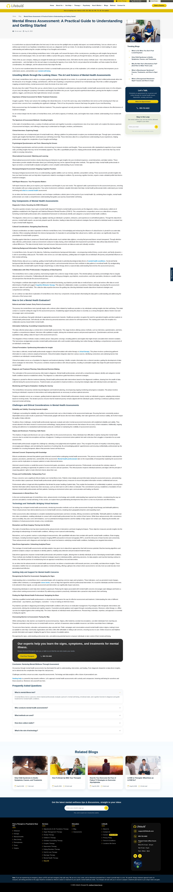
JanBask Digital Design (95, 885)
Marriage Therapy (49, 855)
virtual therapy (84, 351)
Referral (112, 5)
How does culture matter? (24, 723)
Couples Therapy (49, 843)
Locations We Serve (109, 843)
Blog (20, 16)
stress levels (45, 582)
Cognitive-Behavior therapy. (45, 285)
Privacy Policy (107, 837)
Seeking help (16, 678)
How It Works (96, 5)
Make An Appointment (142, 101)
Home (52, 5)
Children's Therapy (50, 837)
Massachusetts (18, 836)
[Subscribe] (156, 126)
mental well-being (44, 71)
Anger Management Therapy (53, 832)
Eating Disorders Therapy (52, 849)
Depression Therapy (50, 846)
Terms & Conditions (109, 840)
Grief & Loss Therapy (50, 852)
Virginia (16, 848)
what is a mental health (30, 190)
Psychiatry (86, 5)
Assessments (77, 832)
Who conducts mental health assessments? (31, 708)
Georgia (16, 833)
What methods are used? (24, 715)
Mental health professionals (67, 459)
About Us (106, 829)
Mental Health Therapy (51, 858)
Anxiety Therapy (49, 835)
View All (46, 861)
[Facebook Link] (135, 856)
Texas (16, 845)
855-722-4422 (137, 1)
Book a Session (159, 5)
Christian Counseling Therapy (53, 840)
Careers (110, 835)
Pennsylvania (18, 842)
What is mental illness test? (25, 692)
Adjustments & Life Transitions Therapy (56, 829)
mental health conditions (96, 261)
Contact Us (121, 5)
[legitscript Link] (137, 864)
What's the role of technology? (26, 730)
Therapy (77, 5)
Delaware (17, 831)
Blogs (106, 5)
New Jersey (17, 839)
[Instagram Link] (140, 856)
